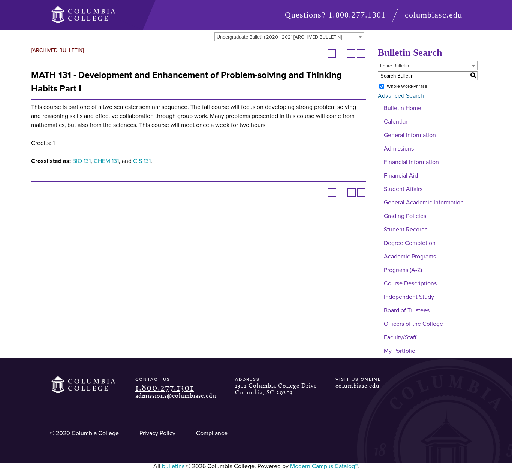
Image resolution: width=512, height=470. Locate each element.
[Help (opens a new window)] (361, 53)
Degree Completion (410, 243)
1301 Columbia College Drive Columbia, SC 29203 (276, 389)
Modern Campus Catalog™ (324, 466)
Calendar (395, 121)
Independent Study (409, 297)
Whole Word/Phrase (407, 86)
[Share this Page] (341, 53)
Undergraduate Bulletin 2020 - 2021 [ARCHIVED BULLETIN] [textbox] (279, 37)
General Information (410, 135)
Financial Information (411, 162)
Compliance (212, 433)
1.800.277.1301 (357, 14)
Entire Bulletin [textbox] (394, 66)
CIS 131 (142, 161)
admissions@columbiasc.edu (175, 395)
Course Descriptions (410, 283)
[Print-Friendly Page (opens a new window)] (351, 53)
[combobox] (289, 36)
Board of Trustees (407, 310)
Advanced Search (401, 96)
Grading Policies (405, 216)
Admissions (399, 148)
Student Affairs (403, 189)
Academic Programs (410, 256)
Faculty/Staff (400, 337)
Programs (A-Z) (403, 270)
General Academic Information (424, 202)
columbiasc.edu (433, 14)
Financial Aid (401, 175)
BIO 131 (81, 161)
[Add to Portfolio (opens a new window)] (332, 53)
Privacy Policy (157, 433)
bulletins (173, 466)
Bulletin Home (402, 108)
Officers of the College (413, 324)
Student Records (405, 229)
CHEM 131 (106, 161)
